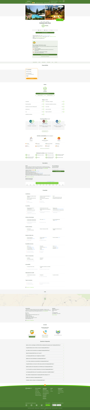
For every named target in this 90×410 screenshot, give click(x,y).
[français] (50, 1)
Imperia (41, 37)
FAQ (51, 389)
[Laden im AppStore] (54, 405)
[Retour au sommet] (45, 385)
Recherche (27, 2)
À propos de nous (60, 390)
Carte (30, 2)
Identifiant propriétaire (44, 398)
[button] (31, 71)
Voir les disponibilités (44, 32)
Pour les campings (45, 390)
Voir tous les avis (44, 131)
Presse (59, 393)
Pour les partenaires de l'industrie (46, 394)
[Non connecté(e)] (64, 1)
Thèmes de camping (47, 2)
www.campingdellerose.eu (40, 38)
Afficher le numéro (45, 336)
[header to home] (28, 1)
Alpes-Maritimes (37, 37)
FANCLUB (36, 389)
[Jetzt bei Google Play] (59, 405)
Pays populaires (37, 392)
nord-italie (44, 37)
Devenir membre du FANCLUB (45, 54)
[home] (28, 388)
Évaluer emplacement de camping (44, 93)
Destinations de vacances (39, 2)
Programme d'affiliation (44, 396)
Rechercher (32, 78)
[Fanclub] (33, 2)
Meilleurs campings (54, 2)
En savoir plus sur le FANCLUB (45, 56)
